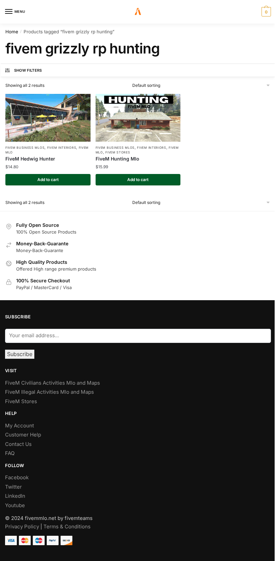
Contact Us (18, 444)
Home (11, 31)
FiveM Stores (117, 152)
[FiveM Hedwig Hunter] (48, 118)
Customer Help (23, 434)
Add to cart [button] (48, 179)
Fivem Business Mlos (24, 147)
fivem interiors (61, 147)
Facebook (17, 477)
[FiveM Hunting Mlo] (138, 118)
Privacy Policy (22, 526)
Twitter (13, 487)
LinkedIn (16, 496)
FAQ (9, 453)
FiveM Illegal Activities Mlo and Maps (49, 392)
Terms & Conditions (67, 526)
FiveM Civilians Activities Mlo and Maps (52, 383)
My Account (19, 425)
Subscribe (19, 354)
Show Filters (28, 70)
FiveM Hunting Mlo (117, 159)
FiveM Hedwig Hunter (30, 159)
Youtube (15, 505)
